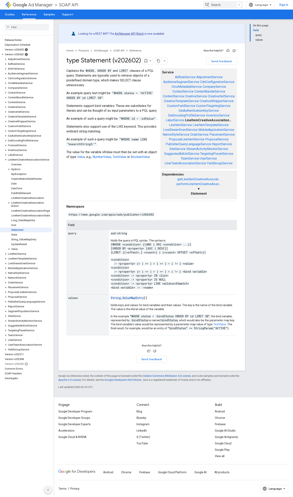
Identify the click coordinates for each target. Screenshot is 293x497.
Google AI (200, 472)
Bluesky (141, 417)
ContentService (173, 96)
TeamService (190, 158)
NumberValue (101, 157)
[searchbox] (27, 27)
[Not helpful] (234, 51)
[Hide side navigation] (48, 490)
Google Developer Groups (74, 417)
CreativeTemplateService (181, 101)
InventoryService (218, 115)
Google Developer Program (75, 411)
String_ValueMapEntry (127, 298)
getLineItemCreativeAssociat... (198, 179)
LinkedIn (142, 430)
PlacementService (222, 134)
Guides (10, 14)
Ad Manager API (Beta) (129, 33)
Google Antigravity (226, 437)
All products (221, 472)
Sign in (283, 4)
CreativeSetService (221, 96)
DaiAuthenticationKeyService (199, 110)
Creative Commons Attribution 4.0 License (167, 375)
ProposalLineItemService (187, 139)
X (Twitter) (143, 437)
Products (84, 50)
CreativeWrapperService (217, 101)
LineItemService (180, 125)
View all (219, 456)
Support (67, 14)
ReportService (222, 144)
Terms (62, 488)
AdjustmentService (209, 77)
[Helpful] (228, 51)
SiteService (177, 149)
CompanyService (214, 87)
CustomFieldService (181, 106)
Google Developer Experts (74, 424)
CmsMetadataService (187, 87)
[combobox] (223, 4)
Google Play (222, 449)
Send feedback (221, 61)
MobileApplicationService (216, 130)
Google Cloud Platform (172, 472)
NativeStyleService (176, 134)
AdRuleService (185, 77)
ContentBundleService (209, 91)
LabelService (175, 120)
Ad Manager (40, 5)
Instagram (143, 424)
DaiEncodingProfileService (186, 115)
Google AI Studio (225, 430)
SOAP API (68, 5)
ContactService (183, 91)
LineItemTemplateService (211, 125)
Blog (139, 411)
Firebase (220, 424)
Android (220, 411)
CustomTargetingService (213, 106)
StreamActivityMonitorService (207, 149)
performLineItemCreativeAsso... (199, 184)
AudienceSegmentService (181, 82)
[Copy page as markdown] (158, 60)
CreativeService (196, 96)
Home (69, 50)
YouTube (142, 443)
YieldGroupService (220, 163)
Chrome (220, 417)
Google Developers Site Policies (122, 379)
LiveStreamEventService (180, 130)
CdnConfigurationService (217, 82)
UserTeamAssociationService (185, 163)
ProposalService (217, 139)
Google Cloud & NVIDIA (72, 437)
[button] (26, 54)
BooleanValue (140, 157)
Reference (29, 14)
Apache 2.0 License (69, 379)
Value (81, 157)
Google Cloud (223, 443)
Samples (49, 14)
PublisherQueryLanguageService (188, 144)
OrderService (199, 134)
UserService (208, 158)
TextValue (119, 157)
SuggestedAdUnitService (181, 154)
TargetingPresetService (216, 154)
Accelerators (66, 430)
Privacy (75, 488)
